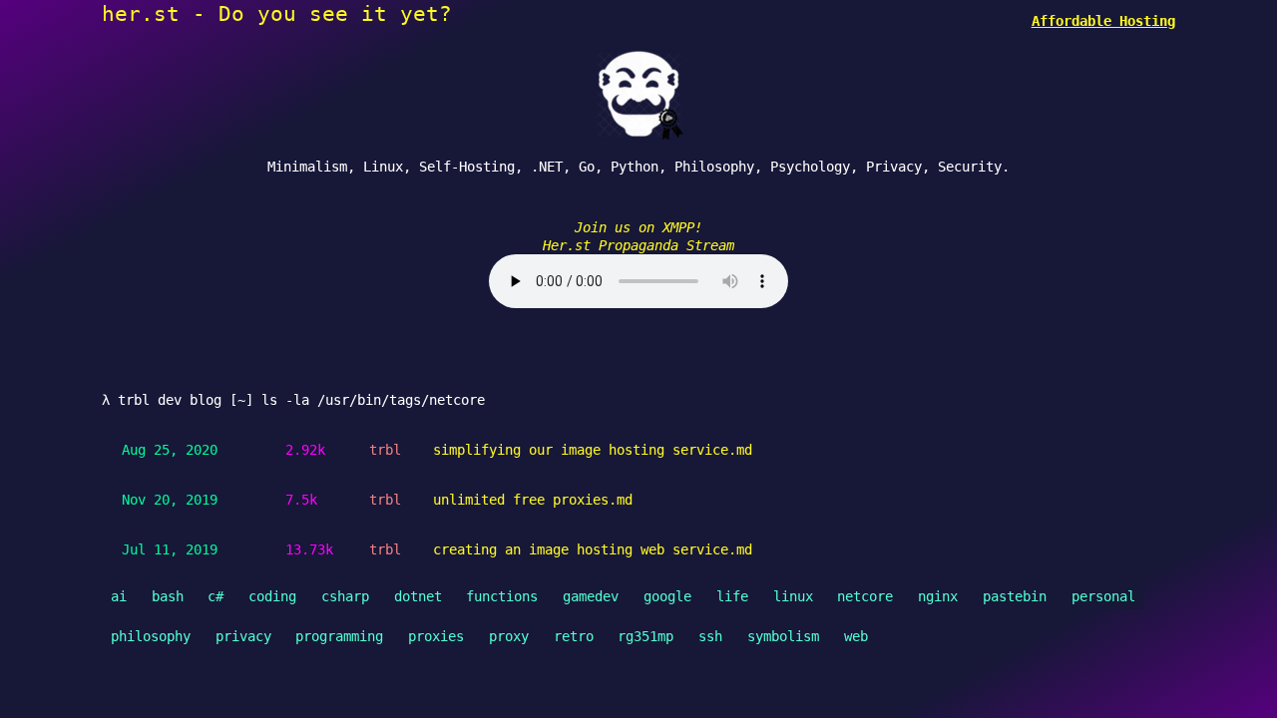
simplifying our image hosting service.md (592, 450)
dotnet (418, 596)
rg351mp (645, 636)
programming (339, 636)
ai (119, 596)
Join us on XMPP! (638, 227)
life (732, 596)
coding (272, 596)
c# (215, 596)
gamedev (591, 596)
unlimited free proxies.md (533, 500)
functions (502, 596)
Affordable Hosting (1103, 21)
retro (574, 636)
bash (168, 596)
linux (793, 596)
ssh (710, 636)
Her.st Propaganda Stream (638, 245)
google (667, 596)
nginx (938, 596)
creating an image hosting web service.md (592, 549)
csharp (345, 596)
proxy (509, 636)
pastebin (1015, 596)
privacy (243, 636)
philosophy (151, 636)
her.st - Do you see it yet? (277, 13)
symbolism (783, 636)
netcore (865, 596)
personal (1103, 596)
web (856, 636)
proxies (436, 636)
